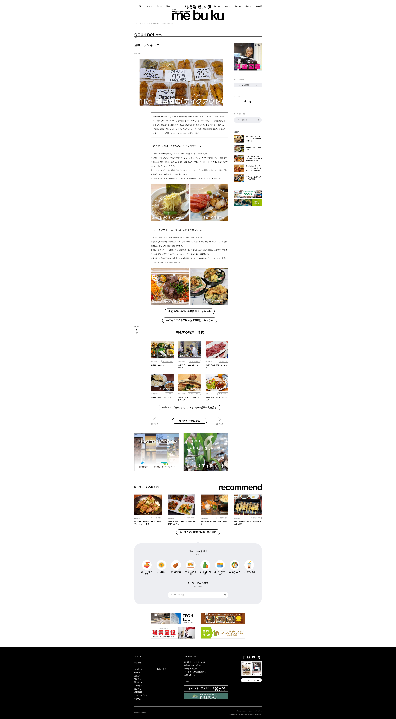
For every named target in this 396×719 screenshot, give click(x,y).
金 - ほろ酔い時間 (154, 23)
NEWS (137, 672)
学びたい (238, 6)
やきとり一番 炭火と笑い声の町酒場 (253, 178)
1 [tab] (180, 108)
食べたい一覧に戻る (189, 420)
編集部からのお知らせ (193, 665)
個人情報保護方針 (140, 713)
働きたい (248, 6)
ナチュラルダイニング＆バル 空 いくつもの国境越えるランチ (254, 158)
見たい (159, 6)
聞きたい (169, 6)
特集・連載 (161, 669)
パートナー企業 (190, 669)
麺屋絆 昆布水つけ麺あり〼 (253, 148)
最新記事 (138, 663)
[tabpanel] (181, 82)
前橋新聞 (259, 6)
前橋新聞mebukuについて (195, 662)
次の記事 (219, 424)
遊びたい (138, 686)
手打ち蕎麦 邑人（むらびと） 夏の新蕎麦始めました (253, 139)
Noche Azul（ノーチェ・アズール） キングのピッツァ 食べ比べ (253, 168)
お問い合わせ (189, 675)
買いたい (227, 6)
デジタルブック (140, 695)
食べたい (149, 6)
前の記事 (154, 424)
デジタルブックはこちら (251, 680)
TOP (135, 23)
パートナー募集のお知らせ (195, 672)
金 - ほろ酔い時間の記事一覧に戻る (198, 532)
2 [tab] (182, 108)
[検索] (258, 120)
